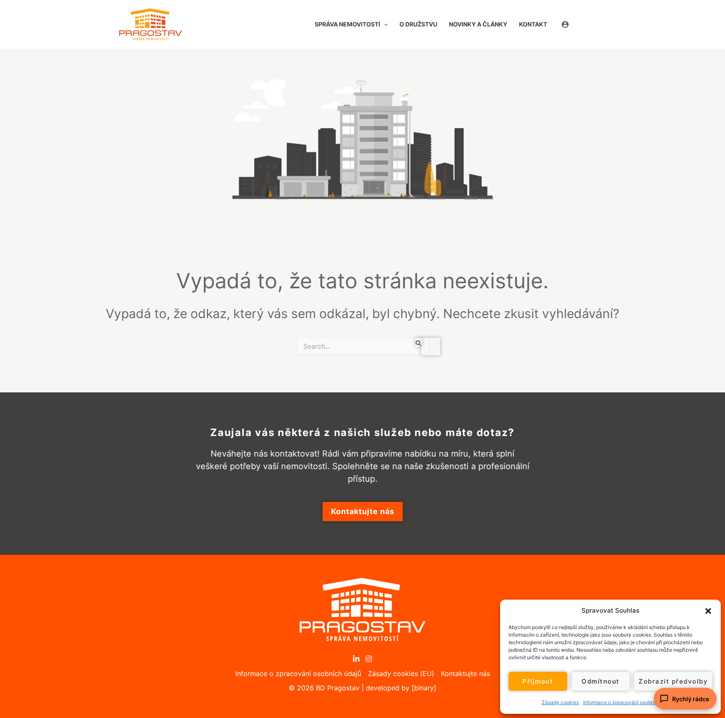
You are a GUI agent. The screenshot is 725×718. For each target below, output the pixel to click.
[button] (708, 610)
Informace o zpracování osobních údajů (629, 702)
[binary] (424, 688)
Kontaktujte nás (465, 673)
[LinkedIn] (356, 659)
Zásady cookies (560, 702)
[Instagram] (369, 659)
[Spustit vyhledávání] (418, 342)
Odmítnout (601, 681)
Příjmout (537, 681)
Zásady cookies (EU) (401, 673)
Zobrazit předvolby (673, 681)
